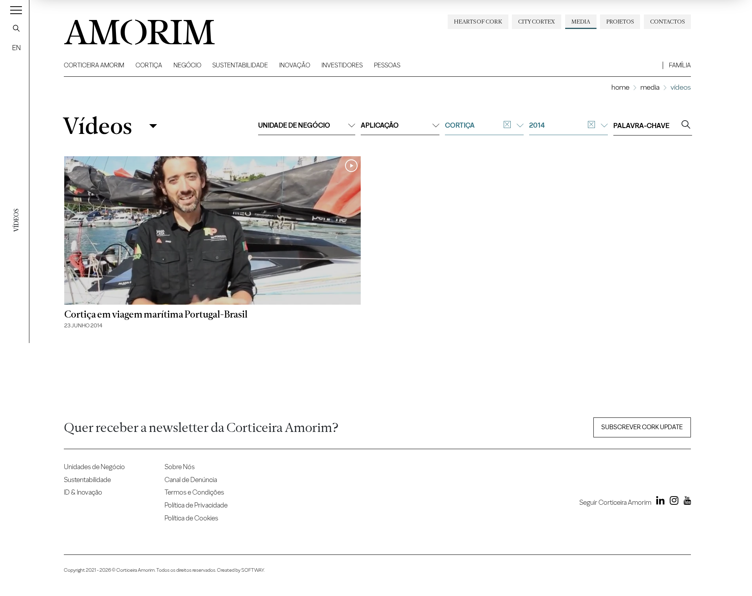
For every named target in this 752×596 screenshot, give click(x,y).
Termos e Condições (194, 492)
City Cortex (536, 21)
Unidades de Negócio (94, 466)
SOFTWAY (252, 570)
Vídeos (97, 125)
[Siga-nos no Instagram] (672, 502)
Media (580, 21)
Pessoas (387, 65)
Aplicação (380, 125)
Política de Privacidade (196, 505)
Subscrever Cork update (642, 427)
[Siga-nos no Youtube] (685, 502)
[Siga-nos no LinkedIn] (659, 502)
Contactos (667, 21)
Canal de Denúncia (190, 479)
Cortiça (149, 65)
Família (680, 65)
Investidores (342, 65)
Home (620, 87)
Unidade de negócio (294, 125)
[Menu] (16, 10)
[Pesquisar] (16, 28)
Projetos (620, 21)
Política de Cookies (191, 518)
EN (16, 47)
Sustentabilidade (240, 65)
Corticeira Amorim (94, 65)
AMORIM (126, 29)
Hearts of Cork (478, 21)
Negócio (187, 65)
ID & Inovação (83, 492)
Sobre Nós (179, 466)
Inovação (294, 65)
